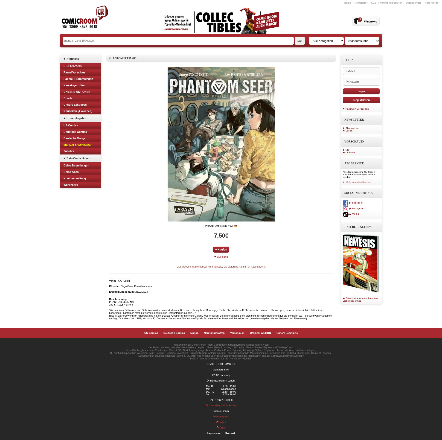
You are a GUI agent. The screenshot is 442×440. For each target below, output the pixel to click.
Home (347, 2)
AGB (374, 2)
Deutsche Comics (75, 132)
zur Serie (222, 256)
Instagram (357, 208)
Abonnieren (352, 128)
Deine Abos (71, 172)
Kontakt (230, 433)
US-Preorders (73, 66)
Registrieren (361, 100)
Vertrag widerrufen (391, 2)
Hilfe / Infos (432, 2)
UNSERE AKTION (260, 333)
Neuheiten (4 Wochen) (78, 111)
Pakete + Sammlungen (78, 79)
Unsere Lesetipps (75, 104)
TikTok (356, 214)
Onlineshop (222, 416)
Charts (68, 98)
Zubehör (69, 151)
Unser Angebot (76, 118)
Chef (222, 427)
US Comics (71, 125)
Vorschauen (237, 333)
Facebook (357, 202)
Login (361, 91)
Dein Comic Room (78, 158)
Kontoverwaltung (75, 178)
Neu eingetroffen (74, 85)
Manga (194, 333)
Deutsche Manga (75, 138)
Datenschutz (413, 2)
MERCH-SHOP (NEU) (77, 144)
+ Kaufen (221, 249)
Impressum (214, 433)
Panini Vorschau (74, 72)
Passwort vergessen (357, 109)
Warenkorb (71, 184)
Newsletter (361, 2)
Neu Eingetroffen (214, 333)
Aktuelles (73, 59)
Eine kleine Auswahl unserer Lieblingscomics (360, 299)
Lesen (349, 130)
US (347, 150)
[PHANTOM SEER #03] (221, 144)
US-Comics (151, 333)
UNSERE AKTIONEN (77, 91)
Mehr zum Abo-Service (358, 182)
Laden (222, 422)
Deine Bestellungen (76, 165)
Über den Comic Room (222, 405)
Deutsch (350, 152)
